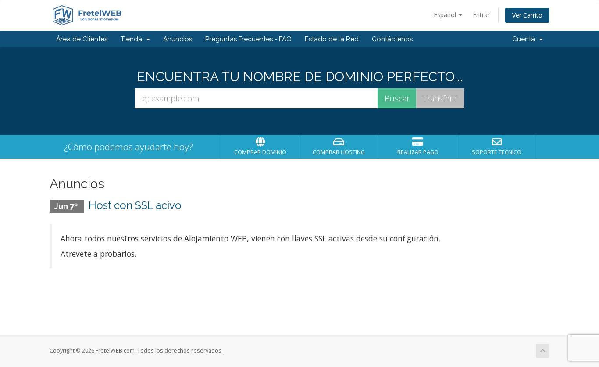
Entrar (481, 15)
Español (446, 15)
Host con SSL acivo (135, 205)
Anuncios (177, 39)
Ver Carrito (527, 15)
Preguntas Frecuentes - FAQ (248, 39)
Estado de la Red (332, 39)
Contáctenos (392, 39)
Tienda (133, 39)
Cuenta (525, 39)
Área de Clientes (81, 39)
